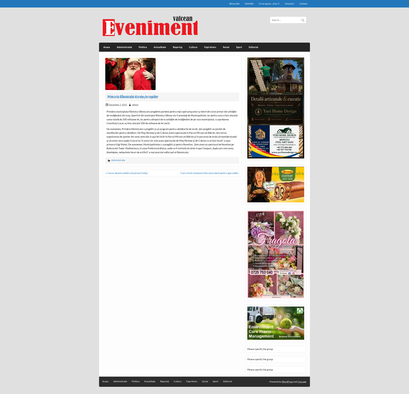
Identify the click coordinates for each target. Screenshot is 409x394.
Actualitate (160, 47)
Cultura (193, 47)
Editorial (253, 47)
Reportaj (177, 47)
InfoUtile (249, 3)
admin (135, 104)
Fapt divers (210, 47)
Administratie (124, 47)
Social (226, 47)
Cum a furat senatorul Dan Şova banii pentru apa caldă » (209, 173)
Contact (303, 3)
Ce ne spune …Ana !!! (269, 3)
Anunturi (289, 3)
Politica (143, 47)
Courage (302, 381)
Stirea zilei (234, 3)
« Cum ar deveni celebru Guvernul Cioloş (126, 173)
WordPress (287, 381)
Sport (239, 47)
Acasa (106, 47)
